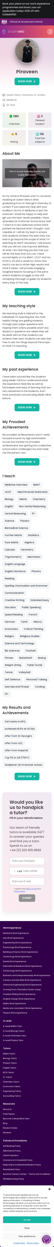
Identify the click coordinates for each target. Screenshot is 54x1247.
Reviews (7, 1132)
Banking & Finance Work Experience (20, 952)
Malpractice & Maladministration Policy (22, 1164)
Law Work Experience (13, 938)
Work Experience (12, 927)
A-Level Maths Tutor (12, 1026)
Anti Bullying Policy (12, 1146)
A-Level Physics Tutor (13, 1040)
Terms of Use (31, 889)
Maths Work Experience (14, 1003)
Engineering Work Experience (17, 942)
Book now (25, 81)
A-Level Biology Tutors (13, 1031)
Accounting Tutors (12, 1095)
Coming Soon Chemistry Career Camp (22, 989)
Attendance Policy (12, 1150)
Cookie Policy (19, 1243)
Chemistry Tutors (11, 1081)
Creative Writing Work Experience (19, 994)
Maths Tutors (9, 1053)
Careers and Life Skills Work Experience (22, 980)
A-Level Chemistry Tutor (14, 1035)
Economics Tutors (11, 1086)
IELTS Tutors (8, 1072)
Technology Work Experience (17, 956)
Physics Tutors (10, 1063)
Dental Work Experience (14, 961)
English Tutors (9, 1067)
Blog (5, 1123)
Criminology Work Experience (17, 970)
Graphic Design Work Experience (19, 998)
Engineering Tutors (12, 1091)
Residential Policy (11, 1169)
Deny (27, 1228)
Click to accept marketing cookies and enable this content (27, 173)
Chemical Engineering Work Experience (22, 984)
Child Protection (10, 1155)
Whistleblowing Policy (13, 1178)
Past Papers (9, 1114)
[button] (49, 1189)
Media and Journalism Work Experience (22, 1008)
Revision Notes (10, 1127)
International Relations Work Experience (22, 966)
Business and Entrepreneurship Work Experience (26, 975)
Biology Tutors (10, 1058)
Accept (27, 1219)
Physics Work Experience (15, 1012)
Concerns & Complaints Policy (17, 1160)
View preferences (27, 1236)
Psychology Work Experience (17, 947)
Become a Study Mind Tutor (16, 1118)
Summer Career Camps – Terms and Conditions (26, 1174)
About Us (7, 1109)
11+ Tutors (7, 1077)
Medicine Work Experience (16, 933)
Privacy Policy (33, 1243)
